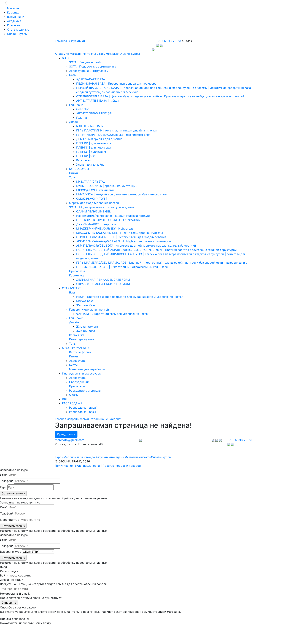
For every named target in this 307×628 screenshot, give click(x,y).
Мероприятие (9, 519)
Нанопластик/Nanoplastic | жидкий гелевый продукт (113, 215)
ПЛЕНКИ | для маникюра (93, 143)
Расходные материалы (85, 390)
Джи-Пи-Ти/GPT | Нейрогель (96, 224)
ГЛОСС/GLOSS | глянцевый (95, 190)
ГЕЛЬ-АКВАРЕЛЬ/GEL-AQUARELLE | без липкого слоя (113, 134)
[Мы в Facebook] (217, 440)
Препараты (77, 271)
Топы (72, 177)
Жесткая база (86, 305)
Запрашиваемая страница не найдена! (94, 419)
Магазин (13, 8)
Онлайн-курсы (17, 34)
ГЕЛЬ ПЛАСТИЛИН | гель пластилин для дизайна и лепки (116, 130)
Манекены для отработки (87, 369)
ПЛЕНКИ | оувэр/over (91, 151)
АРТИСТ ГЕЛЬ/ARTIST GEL (94, 113)
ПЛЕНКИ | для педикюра (93, 147)
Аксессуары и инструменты (89, 70)
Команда (13, 12)
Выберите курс (10, 551)
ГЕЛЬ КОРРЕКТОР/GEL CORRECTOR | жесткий (108, 220)
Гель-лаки (76, 105)
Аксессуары (77, 360)
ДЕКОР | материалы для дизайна (99, 139)
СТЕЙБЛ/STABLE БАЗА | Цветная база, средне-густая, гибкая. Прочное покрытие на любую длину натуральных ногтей (160, 96)
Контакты (13, 25)
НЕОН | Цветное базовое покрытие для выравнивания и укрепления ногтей (129, 296)
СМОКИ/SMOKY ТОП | (91, 198)
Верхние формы (80, 352)
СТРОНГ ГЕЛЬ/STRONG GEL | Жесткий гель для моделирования (121, 237)
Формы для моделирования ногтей (94, 203)
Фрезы (73, 395)
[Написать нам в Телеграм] (158, 45)
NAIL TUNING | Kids (89, 126)
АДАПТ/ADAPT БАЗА (90, 79)
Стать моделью (18, 29)
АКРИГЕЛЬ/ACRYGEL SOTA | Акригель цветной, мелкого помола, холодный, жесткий (136, 245)
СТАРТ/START (71, 288)
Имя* (3, 474)
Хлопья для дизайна (90, 164)
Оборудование (79, 382)
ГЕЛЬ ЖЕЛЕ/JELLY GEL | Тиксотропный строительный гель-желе (122, 267)
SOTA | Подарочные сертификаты (93, 66)
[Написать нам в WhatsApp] (161, 45)
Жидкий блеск (86, 331)
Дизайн (74, 122)
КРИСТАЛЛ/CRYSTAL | (91, 181)
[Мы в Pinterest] (220, 440)
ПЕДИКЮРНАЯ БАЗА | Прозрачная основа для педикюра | (117, 83)
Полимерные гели (81, 339)
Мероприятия (73, 457)
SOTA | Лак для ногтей (85, 62)
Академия (14, 21)
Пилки (73, 173)
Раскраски (83, 160)
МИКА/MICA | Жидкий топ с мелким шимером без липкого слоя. (121, 194)
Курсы (59, 457)
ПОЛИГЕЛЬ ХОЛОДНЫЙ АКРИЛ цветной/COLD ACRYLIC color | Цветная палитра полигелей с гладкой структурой (156, 250)
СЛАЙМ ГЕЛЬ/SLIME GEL (93, 211)
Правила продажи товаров (122, 465)
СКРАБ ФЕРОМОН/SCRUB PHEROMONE (103, 284)
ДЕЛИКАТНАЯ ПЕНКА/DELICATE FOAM (103, 279)
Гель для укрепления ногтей (89, 309)
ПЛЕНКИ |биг (85, 156)
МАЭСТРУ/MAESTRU (76, 348)
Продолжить (66, 434)
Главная (60, 419)
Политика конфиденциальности (77, 465)
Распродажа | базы (82, 412)
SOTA (65, 58)
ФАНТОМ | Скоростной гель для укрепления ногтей (112, 314)
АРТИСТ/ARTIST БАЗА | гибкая (97, 100)
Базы (72, 75)
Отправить (9, 602)
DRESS (66, 399)
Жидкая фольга (87, 326)
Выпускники (15, 16)
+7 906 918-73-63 (168, 41)
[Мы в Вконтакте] (213, 440)
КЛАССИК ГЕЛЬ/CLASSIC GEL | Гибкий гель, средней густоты (119, 233)
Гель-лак (82, 117)
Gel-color (82, 109)
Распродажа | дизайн (84, 407)
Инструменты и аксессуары (81, 373)
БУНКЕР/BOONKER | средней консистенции (106, 186)
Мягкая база (84, 301)
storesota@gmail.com (69, 440)
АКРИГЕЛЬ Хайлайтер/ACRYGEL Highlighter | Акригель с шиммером (123, 241)
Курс (3, 487)
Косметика (76, 275)
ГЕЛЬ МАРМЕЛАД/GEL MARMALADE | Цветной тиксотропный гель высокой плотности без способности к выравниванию (161, 262)
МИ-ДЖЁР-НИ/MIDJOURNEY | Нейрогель (104, 228)
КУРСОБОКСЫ (79, 169)
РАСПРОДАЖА (72, 403)
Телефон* (6, 481)
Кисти (73, 365)
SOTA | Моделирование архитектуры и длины (101, 207)
